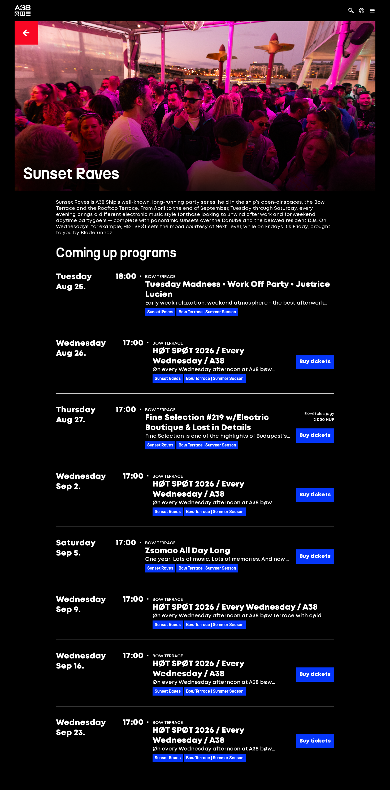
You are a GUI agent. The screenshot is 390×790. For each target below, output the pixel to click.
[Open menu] (372, 10)
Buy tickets (315, 361)
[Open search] (351, 10)
